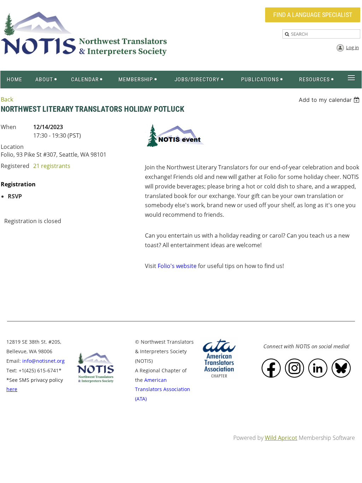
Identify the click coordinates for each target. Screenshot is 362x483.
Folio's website (177, 266)
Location (12, 147)
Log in (352, 47)
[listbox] (330, 99)
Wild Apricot (281, 438)
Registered (15, 166)
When (8, 127)
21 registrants (51, 166)
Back (7, 99)
